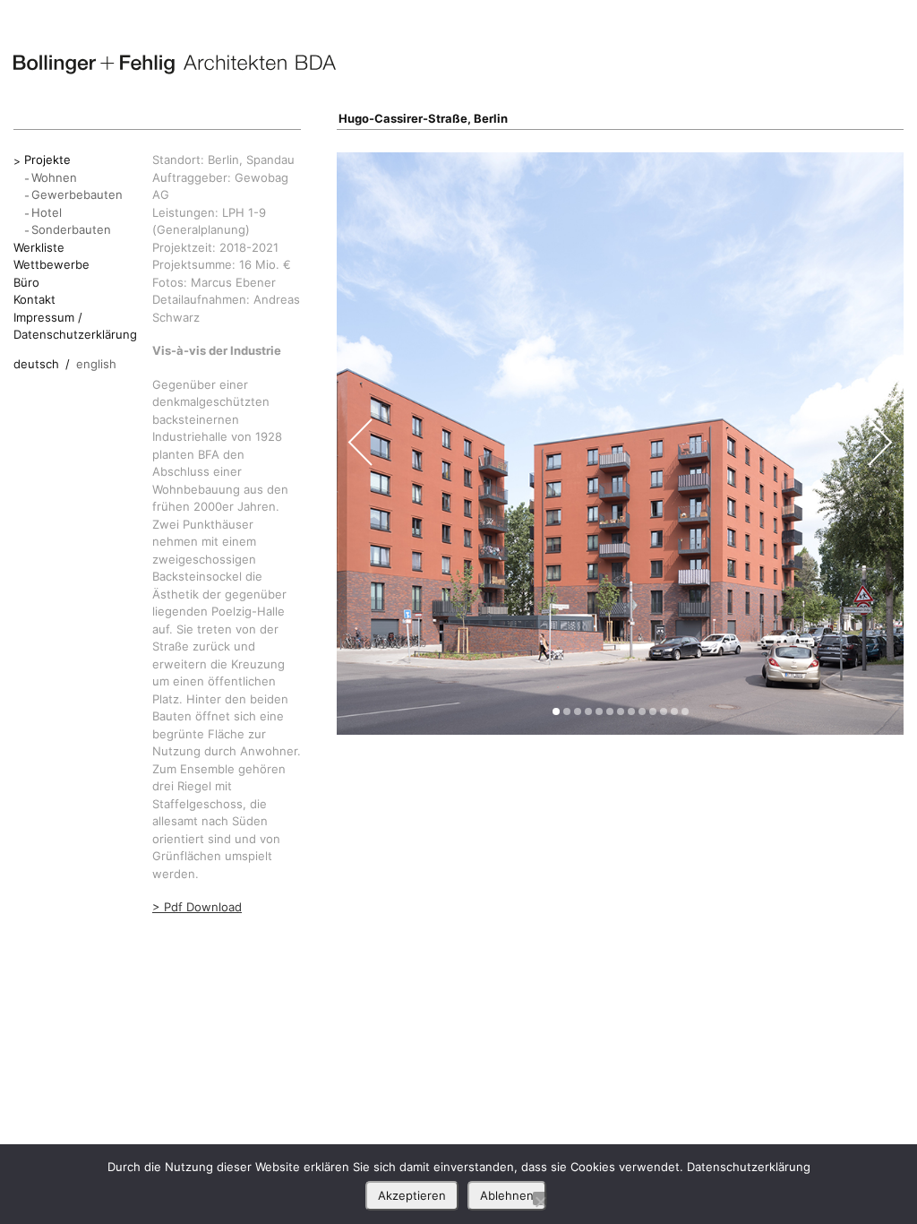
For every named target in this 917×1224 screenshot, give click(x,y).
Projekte (47, 159)
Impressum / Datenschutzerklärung (75, 326)
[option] (620, 443)
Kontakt (34, 299)
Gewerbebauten (77, 194)
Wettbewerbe (51, 264)
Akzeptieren (412, 1195)
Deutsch (36, 364)
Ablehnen (507, 1195)
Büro (26, 282)
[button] (556, 711)
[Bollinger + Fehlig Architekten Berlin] (174, 64)
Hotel (46, 212)
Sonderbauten (71, 229)
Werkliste (38, 247)
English (96, 364)
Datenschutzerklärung (748, 1166)
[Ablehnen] (540, 1198)
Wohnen (54, 177)
